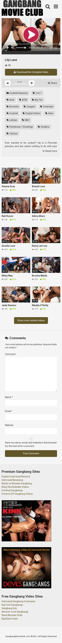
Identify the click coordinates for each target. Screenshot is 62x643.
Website (9, 425)
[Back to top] (55, 636)
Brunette (14, 106)
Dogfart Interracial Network (16, 476)
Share (53, 83)
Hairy (50, 113)
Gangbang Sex (9, 608)
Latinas (13, 120)
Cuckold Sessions (18, 93)
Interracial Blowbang (12, 480)
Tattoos (13, 133)
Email (8, 411)
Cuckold (13, 113)
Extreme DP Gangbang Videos (17, 494)
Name (9, 397)
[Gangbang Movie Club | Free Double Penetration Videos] (22, 8)
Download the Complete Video (32, 72)
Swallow (44, 126)
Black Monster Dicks (12, 615)
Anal (11, 99)
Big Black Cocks (10, 618)
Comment (10, 354)
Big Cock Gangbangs (12, 604)
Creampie (47, 106)
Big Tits (38, 99)
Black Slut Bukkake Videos (15, 487)
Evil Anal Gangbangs (12, 490)
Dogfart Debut (32, 113)
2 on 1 (38, 93)
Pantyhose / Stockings (21, 126)
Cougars (30, 106)
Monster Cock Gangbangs (15, 611)
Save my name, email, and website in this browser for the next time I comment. (31, 444)
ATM (24, 99)
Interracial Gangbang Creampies (18, 601)
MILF (27, 120)
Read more (51, 151)
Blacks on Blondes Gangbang (17, 483)
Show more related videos (31, 320)
